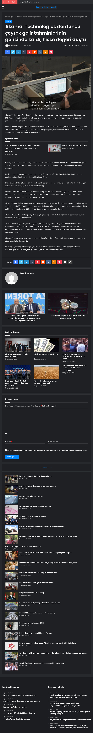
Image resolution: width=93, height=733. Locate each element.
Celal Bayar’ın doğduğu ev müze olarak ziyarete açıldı (41, 526)
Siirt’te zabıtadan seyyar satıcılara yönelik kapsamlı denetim (73, 356)
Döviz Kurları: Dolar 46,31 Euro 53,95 (46, 355)
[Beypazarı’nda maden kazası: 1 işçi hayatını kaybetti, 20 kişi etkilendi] (11, 646)
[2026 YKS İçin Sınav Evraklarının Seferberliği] (11, 616)
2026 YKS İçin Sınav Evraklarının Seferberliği (37, 613)
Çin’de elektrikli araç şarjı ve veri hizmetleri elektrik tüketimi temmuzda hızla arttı (53, 653)
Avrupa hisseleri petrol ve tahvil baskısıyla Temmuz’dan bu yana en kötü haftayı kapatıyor (22, 148)
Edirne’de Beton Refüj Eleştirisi (74, 145)
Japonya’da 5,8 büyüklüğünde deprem (35, 506)
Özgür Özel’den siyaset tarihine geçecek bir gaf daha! (41, 663)
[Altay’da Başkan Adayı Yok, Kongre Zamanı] (18, 345)
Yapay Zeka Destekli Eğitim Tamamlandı (36, 583)
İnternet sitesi (53, 442)
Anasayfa (10, 17)
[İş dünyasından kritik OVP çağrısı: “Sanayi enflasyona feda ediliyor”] (18, 372)
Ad (6, 433)
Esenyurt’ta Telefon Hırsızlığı (29, 2)
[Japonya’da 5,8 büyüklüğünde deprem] (11, 509)
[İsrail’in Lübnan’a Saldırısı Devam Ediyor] (11, 479)
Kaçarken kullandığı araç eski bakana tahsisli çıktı (40, 603)
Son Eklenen (47, 468)
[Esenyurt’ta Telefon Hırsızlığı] (11, 499)
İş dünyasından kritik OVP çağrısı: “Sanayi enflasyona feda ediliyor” (16, 383)
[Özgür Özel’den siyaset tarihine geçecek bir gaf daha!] (11, 666)
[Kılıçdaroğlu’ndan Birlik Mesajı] (11, 596)
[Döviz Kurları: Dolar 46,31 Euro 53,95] (46, 345)
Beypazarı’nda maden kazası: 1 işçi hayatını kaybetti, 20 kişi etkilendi (47, 643)
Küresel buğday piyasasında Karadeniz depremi (45, 382)
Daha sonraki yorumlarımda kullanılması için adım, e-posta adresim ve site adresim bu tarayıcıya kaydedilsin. (47, 450)
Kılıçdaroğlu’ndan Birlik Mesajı (31, 593)
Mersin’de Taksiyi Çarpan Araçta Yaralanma (37, 486)
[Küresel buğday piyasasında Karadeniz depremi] (46, 372)
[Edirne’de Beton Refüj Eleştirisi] (54, 148)
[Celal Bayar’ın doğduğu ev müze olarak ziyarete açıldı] (11, 529)
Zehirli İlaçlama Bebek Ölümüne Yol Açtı (35, 633)
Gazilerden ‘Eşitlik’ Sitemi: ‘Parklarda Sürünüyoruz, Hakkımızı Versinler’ (48, 536)
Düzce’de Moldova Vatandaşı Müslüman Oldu (38, 573)
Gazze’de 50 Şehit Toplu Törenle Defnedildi (23, 546)
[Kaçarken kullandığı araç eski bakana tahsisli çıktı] (11, 606)
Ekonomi (18, 17)
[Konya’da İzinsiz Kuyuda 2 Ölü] (11, 626)
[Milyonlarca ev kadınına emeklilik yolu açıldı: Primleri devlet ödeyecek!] (11, 565)
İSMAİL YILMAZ (14, 46)
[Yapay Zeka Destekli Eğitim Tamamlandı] (11, 586)
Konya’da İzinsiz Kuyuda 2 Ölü (31, 623)
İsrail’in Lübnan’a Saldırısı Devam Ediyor (35, 476)
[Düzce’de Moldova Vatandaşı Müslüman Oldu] (11, 576)
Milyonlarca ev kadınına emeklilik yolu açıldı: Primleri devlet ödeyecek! (48, 562)
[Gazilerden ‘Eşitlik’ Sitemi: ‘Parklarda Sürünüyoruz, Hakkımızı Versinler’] (11, 539)
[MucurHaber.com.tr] (46, 7)
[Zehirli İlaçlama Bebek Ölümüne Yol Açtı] (11, 636)
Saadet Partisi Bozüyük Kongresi (32, 516)
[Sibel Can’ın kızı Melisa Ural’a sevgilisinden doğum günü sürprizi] (11, 555)
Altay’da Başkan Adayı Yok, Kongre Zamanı (16, 355)
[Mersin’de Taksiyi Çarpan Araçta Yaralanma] (11, 489)
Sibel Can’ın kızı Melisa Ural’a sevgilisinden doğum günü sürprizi (45, 552)
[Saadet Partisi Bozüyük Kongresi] (11, 519)
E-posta (8, 442)
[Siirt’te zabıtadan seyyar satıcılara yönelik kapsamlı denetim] (75, 345)
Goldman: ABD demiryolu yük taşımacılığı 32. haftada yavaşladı (74, 368)
